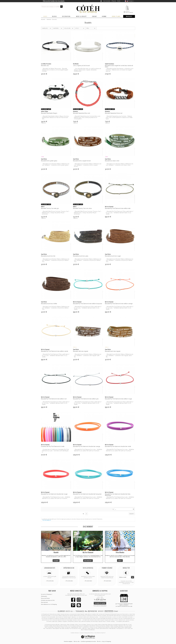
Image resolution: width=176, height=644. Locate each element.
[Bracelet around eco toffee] (56, 284)
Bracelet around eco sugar (113, 256)
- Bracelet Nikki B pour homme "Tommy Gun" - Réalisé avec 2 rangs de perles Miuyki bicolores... (56, 213)
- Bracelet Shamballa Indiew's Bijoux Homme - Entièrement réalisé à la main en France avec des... (55, 117)
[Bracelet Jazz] (56, 46)
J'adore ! (120, 560)
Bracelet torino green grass (49, 161)
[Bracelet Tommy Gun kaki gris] (56, 189)
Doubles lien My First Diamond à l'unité (52, 446)
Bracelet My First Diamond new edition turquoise (87, 303)
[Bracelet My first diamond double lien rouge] (56, 474)
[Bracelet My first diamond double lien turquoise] (88, 474)
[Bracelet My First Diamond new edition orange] (120, 284)
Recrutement (44, 602)
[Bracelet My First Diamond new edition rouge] (120, 379)
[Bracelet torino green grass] (56, 141)
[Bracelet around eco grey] (88, 236)
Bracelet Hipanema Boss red (81, 113)
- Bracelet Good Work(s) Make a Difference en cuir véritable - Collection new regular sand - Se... (119, 355)
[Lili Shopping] (88, 8)
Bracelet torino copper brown (82, 161)
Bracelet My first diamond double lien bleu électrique (117, 494)
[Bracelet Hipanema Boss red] (88, 93)
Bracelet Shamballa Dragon (49, 113)
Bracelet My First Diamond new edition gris (86, 399)
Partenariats (44, 596)
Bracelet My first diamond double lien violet (118, 446)
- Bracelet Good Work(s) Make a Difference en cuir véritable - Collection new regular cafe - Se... (87, 355)
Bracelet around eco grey (80, 256)
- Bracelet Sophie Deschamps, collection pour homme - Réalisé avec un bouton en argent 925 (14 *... (119, 70)
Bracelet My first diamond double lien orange (86, 446)
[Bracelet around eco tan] (56, 236)
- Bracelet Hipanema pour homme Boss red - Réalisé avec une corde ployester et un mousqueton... (87, 117)
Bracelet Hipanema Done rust (113, 113)
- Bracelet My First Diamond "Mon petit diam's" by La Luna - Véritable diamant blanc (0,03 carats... (119, 213)
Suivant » (131, 513)
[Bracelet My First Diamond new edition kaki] (120, 189)
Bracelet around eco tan (48, 256)
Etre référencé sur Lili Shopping (49, 604)
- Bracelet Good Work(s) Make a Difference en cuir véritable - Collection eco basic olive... (119, 164)
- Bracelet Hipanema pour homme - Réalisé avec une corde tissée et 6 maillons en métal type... (119, 117)
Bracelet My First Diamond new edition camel (54, 351)
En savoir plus (50, 580)
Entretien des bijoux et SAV (48, 600)
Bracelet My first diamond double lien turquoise (87, 494)
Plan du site (76, 641)
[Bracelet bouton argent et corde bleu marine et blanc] (120, 46)
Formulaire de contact (100, 603)
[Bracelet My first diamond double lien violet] (120, 427)
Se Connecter (107, 1)
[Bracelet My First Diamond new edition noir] (56, 379)
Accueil (43, 19)
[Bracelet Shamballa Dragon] (56, 93)
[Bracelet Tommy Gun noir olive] (88, 189)
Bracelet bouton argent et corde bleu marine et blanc (119, 66)
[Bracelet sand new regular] (120, 331)
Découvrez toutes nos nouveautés (54, 1)
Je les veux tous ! (88, 560)
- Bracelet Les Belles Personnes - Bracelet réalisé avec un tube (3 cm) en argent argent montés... (55, 70)
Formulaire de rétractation (100, 605)
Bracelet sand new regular (112, 351)
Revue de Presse (45, 598)
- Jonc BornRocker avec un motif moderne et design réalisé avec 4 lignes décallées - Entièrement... (87, 70)
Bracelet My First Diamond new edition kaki (117, 208)
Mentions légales (68, 641)
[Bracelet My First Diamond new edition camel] (56, 331)
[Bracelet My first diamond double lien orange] (88, 427)
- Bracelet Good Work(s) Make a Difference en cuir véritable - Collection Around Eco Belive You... (55, 260)
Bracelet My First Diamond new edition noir (54, 399)
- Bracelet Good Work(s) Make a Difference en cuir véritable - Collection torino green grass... (55, 164)
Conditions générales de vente (88, 641)
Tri (113, 509)
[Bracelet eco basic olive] (120, 141)
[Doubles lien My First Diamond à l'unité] (56, 427)
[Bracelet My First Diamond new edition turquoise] (88, 284)
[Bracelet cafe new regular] (88, 331)
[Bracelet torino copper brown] (88, 141)
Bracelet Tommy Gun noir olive (82, 208)
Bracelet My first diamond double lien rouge (54, 494)
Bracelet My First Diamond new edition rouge (118, 399)
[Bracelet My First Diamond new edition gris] (88, 379)
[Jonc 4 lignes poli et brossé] (88, 46)
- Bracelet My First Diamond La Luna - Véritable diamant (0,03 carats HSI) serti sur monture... (88, 450)
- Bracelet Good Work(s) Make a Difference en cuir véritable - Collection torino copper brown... (87, 165)
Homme (49, 19)
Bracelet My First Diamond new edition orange (118, 303)
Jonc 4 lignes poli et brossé (81, 65)
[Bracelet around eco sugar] (120, 236)
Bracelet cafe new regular (80, 351)
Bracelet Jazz (45, 65)
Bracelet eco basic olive (112, 161)
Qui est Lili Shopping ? (46, 594)
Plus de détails (46, 520)
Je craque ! (56, 560)
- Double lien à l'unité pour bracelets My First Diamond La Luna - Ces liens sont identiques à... (55, 451)
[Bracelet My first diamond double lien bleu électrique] (120, 474)
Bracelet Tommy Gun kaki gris (50, 208)
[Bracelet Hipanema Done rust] (120, 93)
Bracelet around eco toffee (49, 303)
